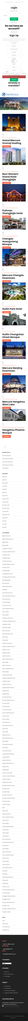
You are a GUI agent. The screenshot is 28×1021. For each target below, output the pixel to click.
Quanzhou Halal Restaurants (8, 776)
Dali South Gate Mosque (7, 458)
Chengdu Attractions (7, 561)
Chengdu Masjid (14, 236)
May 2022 (4, 489)
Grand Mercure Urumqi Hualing (11, 142)
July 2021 (4, 521)
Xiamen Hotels (5, 858)
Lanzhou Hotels (5, 716)
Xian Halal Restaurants (7, 867)
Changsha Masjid (6, 558)
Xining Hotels (5, 880)
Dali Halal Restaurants (7, 586)
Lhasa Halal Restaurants (7, 725)
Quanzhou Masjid (6, 779)
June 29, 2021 (5, 137)
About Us (7, 972)
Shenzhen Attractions (7, 795)
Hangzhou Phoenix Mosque (13, 431)
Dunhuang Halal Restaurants (8, 596)
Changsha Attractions (7, 548)
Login (14, 89)
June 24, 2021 (5, 171)
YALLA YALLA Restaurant (7, 461)
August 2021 (5, 517)
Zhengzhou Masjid (6, 912)
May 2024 (4, 476)
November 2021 (5, 508)
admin (9, 137)
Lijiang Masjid (5, 741)
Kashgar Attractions (6, 684)
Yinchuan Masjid (6, 893)
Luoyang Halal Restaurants (8, 754)
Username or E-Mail (14, 10)
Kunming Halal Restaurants (8, 700)
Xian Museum (5, 468)
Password (5, 15)
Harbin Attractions (6, 656)
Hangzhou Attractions (7, 643)
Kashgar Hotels (5, 690)
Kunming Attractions (7, 697)
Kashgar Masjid (5, 694)
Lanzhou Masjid (5, 719)
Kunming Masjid (5, 706)
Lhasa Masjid (5, 731)
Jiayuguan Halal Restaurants (8, 678)
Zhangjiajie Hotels (14, 171)
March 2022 (5, 495)
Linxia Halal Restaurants (7, 744)
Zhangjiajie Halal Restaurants (8, 896)
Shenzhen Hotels (6, 801)
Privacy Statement (16, 74)
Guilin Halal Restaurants (7, 633)
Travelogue (7, 976)
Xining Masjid (5, 883)
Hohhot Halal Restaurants (8, 668)
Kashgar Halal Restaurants (8, 687)
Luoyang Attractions (6, 750)
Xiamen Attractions (6, 852)
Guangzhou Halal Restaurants (9, 621)
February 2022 (5, 498)
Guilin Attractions (6, 630)
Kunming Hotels (5, 703)
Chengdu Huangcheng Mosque (10, 241)
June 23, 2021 (5, 306)
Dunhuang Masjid (6, 602)
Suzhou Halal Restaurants (8, 817)
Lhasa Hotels (5, 728)
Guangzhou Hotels (6, 624)
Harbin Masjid (5, 662)
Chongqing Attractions (7, 573)
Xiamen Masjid (5, 861)
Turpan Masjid (5, 833)
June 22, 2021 (5, 331)
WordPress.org (5, 930)
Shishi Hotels (5, 810)
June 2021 (4, 524)
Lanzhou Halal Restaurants (8, 712)
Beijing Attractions (6, 536)
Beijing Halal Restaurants (7, 539)
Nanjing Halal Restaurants (8, 763)
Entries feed (5, 923)
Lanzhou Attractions (6, 709)
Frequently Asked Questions (11, 992)
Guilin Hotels (13, 306)
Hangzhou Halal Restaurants (8, 646)
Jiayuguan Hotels (6, 681)
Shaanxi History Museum (7, 465)
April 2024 (4, 480)
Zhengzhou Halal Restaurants (8, 908)
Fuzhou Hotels (5, 611)
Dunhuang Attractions (7, 592)
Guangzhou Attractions (7, 618)
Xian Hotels (4, 870)
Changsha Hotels (6, 555)
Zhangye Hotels (5, 905)
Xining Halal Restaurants (7, 877)
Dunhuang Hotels (6, 599)
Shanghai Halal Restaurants (8, 785)
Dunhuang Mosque (6, 455)
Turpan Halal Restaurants (8, 826)
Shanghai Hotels (6, 788)
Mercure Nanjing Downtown (12, 369)
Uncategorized (21, 427)
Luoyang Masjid (5, 757)
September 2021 (6, 514)
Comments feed (6, 926)
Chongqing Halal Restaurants (8, 577)
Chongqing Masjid (6, 580)
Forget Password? (14, 22)
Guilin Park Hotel (12, 309)
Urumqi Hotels (13, 137)
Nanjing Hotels (13, 365)
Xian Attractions (6, 864)
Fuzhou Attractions (6, 605)
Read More (6, 146)
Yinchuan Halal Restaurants (8, 889)
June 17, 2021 (4, 399)
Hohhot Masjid (5, 671)
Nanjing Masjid (5, 769)
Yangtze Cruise (5, 886)
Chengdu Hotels (14, 272)
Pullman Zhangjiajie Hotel (12, 212)
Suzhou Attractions (6, 814)
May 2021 (4, 527)
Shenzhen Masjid (6, 804)
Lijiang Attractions (6, 735)
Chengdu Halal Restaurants (8, 564)
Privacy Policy (8, 988)
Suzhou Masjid (5, 823)
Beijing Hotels (5, 542)
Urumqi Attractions (6, 839)
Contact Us (7, 986)
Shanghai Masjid (6, 791)
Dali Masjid (4, 589)
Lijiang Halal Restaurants (7, 738)
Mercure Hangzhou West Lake (13, 403)
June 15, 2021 (5, 427)
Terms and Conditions (10, 990)
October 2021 (5, 511)
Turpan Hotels (5, 829)
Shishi (3, 807)
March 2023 (5, 483)
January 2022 (5, 502)
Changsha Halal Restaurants (8, 551)
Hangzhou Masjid (14, 427)
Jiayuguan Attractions (7, 675)
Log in (3, 920)
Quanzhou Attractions (7, 773)
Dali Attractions (5, 583)
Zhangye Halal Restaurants (8, 902)
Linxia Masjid (5, 747)
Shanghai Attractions (7, 782)
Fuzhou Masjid (5, 615)
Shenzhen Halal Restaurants (8, 798)
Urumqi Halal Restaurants (8, 842)
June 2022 (4, 486)
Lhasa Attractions (6, 722)
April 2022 (4, 492)
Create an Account (14, 31)
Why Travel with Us (9, 974)
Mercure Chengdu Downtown (13, 277)
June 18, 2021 (5, 365)
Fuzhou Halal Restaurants (8, 608)
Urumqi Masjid (5, 848)
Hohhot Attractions (6, 665)
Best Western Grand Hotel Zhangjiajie (10, 176)
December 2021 (5, 505)
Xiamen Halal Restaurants (8, 855)
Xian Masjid (4, 874)
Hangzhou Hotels (13, 399)
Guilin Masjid (13, 331)
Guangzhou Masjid (6, 627)
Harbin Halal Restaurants (7, 659)
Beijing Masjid (5, 545)
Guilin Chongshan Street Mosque (13, 336)
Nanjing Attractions (6, 760)
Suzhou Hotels (5, 820)
